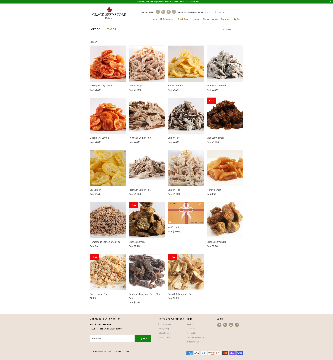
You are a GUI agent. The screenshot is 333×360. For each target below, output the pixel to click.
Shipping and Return (195, 337)
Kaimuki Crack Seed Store (106, 351)
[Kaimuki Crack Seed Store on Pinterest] (163, 12)
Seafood (225, 19)
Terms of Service (164, 324)
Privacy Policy (163, 329)
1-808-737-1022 (146, 12)
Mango (215, 19)
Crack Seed (183, 19)
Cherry (206, 19)
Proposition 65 (193, 342)
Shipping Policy (164, 337)
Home (154, 19)
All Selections (166, 19)
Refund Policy (163, 333)
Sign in (208, 12)
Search (190, 324)
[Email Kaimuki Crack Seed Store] (174, 12)
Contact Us (191, 333)
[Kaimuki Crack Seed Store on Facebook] (158, 12)
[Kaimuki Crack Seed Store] (109, 13)
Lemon (197, 19)
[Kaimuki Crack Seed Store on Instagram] (168, 12)
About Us (191, 329)
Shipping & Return (195, 12)
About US (182, 12)
